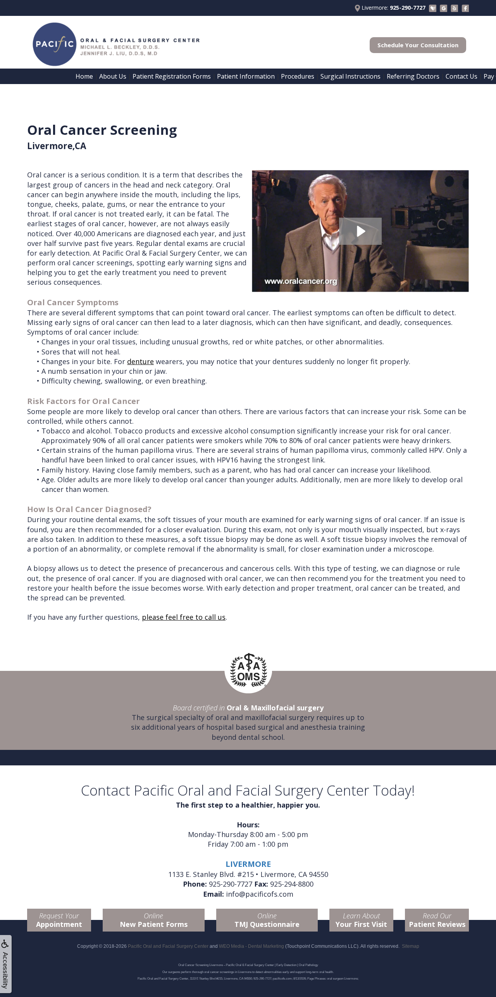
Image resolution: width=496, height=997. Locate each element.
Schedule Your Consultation (417, 45)
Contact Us (461, 76)
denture (140, 361)
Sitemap (410, 946)
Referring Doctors (413, 76)
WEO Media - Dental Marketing (251, 946)
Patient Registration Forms (172, 76)
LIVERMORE (248, 864)
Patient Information (246, 76)
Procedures (297, 76)
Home (84, 76)
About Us (112, 76)
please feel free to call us (184, 617)
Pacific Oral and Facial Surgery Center (168, 946)
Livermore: (392, 7)
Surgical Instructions (350, 76)
